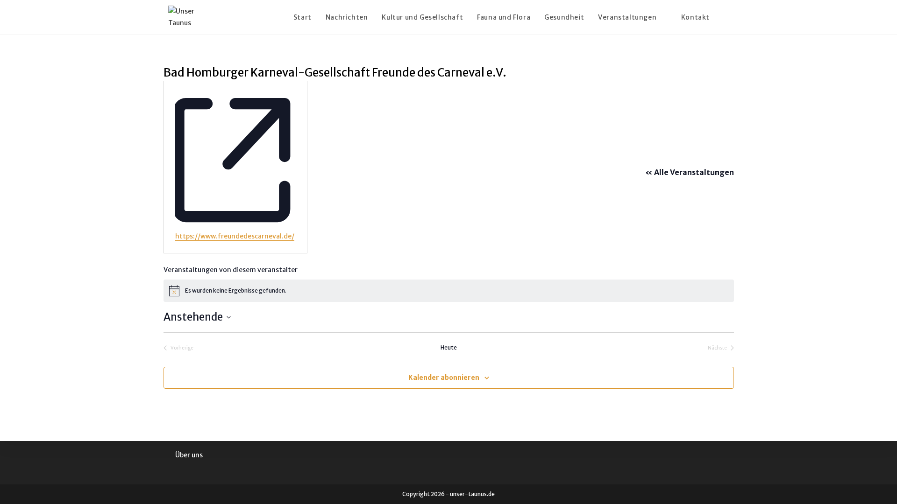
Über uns (189, 455)
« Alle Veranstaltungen (689, 172)
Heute (449, 347)
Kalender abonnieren (443, 377)
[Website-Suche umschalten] (726, 17)
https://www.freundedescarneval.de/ (234, 236)
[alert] (449, 291)
